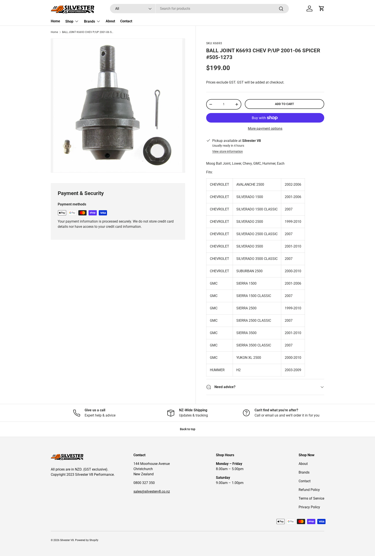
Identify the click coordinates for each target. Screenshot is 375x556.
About (110, 21)
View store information (227, 151)
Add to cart (284, 104)
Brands (89, 21)
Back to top (187, 429)
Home (55, 21)
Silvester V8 (67, 540)
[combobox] (199, 8)
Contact (126, 21)
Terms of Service (311, 498)
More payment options (265, 128)
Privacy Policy (309, 507)
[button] (321, 8)
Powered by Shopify (86, 540)
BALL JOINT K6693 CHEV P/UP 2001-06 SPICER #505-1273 (88, 32)
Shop (69, 21)
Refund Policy (309, 490)
